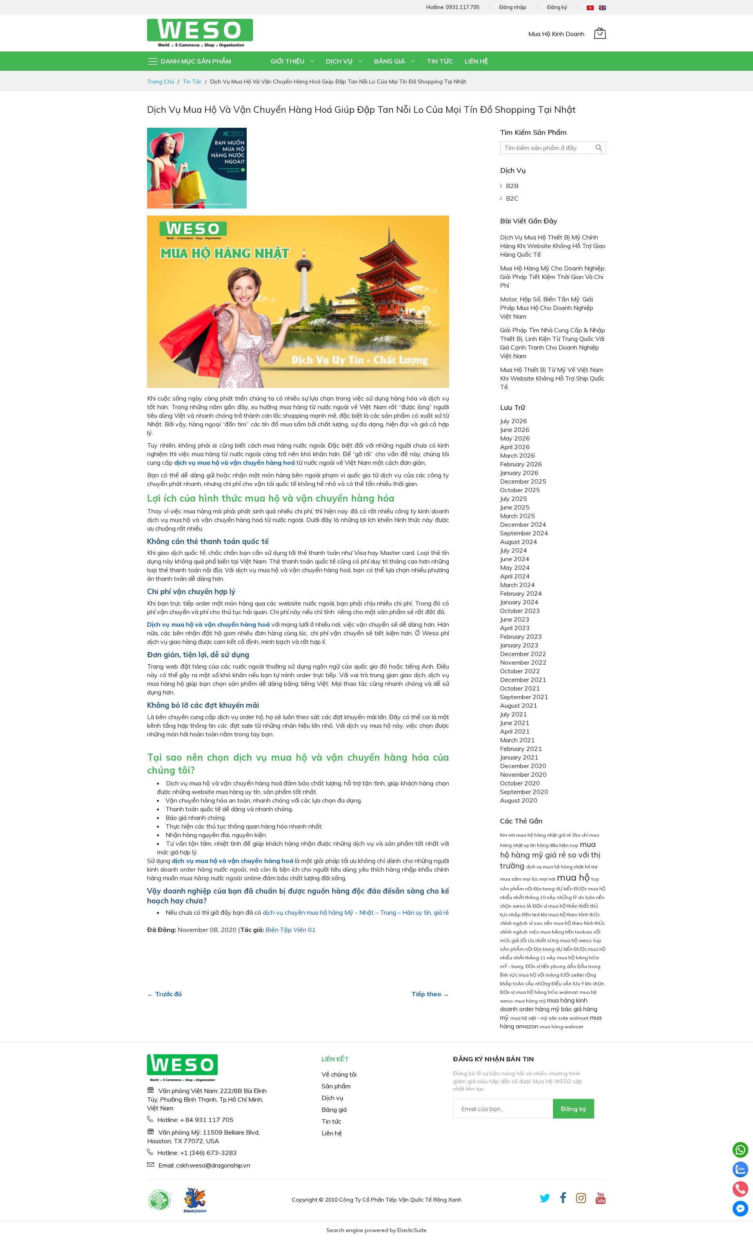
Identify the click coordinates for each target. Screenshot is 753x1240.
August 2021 (518, 705)
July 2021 (513, 714)
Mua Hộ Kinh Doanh (556, 34)
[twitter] (544, 1199)
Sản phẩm (336, 1086)
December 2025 (523, 481)
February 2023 (521, 636)
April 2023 (515, 628)
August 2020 (518, 800)
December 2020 (523, 766)
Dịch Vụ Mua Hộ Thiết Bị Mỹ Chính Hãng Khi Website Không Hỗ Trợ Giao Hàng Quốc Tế (553, 245)
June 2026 (514, 429)
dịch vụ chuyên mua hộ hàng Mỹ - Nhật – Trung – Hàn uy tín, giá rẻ (356, 912)
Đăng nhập (512, 7)
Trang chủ (160, 81)
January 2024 (519, 602)
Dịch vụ (332, 1098)
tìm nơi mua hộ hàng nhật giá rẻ (535, 835)
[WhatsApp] (740, 1150)
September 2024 (524, 533)
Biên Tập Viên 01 (291, 930)
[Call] (740, 1189)
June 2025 (514, 507)
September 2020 (524, 792)
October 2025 (520, 490)
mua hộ (573, 877)
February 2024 (521, 593)
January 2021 (519, 757)
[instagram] (581, 1199)
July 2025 (513, 498)
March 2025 (517, 516)
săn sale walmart (568, 1018)
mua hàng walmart (561, 1027)
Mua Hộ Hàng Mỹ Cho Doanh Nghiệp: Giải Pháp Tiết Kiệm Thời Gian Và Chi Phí (553, 276)
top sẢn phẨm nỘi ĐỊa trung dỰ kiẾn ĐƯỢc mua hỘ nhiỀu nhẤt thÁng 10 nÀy (553, 888)
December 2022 (523, 654)
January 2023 (519, 645)
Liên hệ (332, 1133)
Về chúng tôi (339, 1074)
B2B (512, 186)
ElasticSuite (412, 1230)
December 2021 (523, 679)
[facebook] (563, 1199)
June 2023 (514, 619)
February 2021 (521, 748)
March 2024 (517, 585)
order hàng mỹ (539, 1009)
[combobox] (553, 147)
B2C (512, 198)
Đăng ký (557, 7)
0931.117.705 (463, 7)
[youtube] (601, 1199)
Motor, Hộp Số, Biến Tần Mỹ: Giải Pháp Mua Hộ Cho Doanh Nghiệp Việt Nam (546, 307)
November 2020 (523, 774)
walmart (568, 992)
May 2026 (515, 438)
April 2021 (515, 731)
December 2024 (523, 524)
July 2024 (513, 550)
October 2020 (520, 783)
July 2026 (513, 421)
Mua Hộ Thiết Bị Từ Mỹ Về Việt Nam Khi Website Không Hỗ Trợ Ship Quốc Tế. (552, 378)
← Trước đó (164, 994)
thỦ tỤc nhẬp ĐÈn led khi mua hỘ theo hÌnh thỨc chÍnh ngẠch (550, 914)
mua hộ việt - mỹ (528, 1018)
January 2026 (519, 473)
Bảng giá (334, 1109)
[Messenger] (740, 1208)
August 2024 (518, 542)
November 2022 (523, 662)
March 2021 (517, 740)
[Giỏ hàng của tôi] (600, 33)
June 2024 (514, 559)
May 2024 (515, 567)
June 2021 (514, 723)
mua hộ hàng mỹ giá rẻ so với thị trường (550, 854)
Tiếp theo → (430, 994)
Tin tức (192, 81)
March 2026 (517, 455)
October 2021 (520, 688)
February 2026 (521, 464)
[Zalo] (740, 1169)
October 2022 (520, 671)
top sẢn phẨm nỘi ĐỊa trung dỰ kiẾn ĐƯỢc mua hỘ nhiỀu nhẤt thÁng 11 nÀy (553, 949)
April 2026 (515, 447)
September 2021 (524, 697)
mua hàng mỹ (530, 1001)
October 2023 (520, 611)
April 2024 (515, 576)
